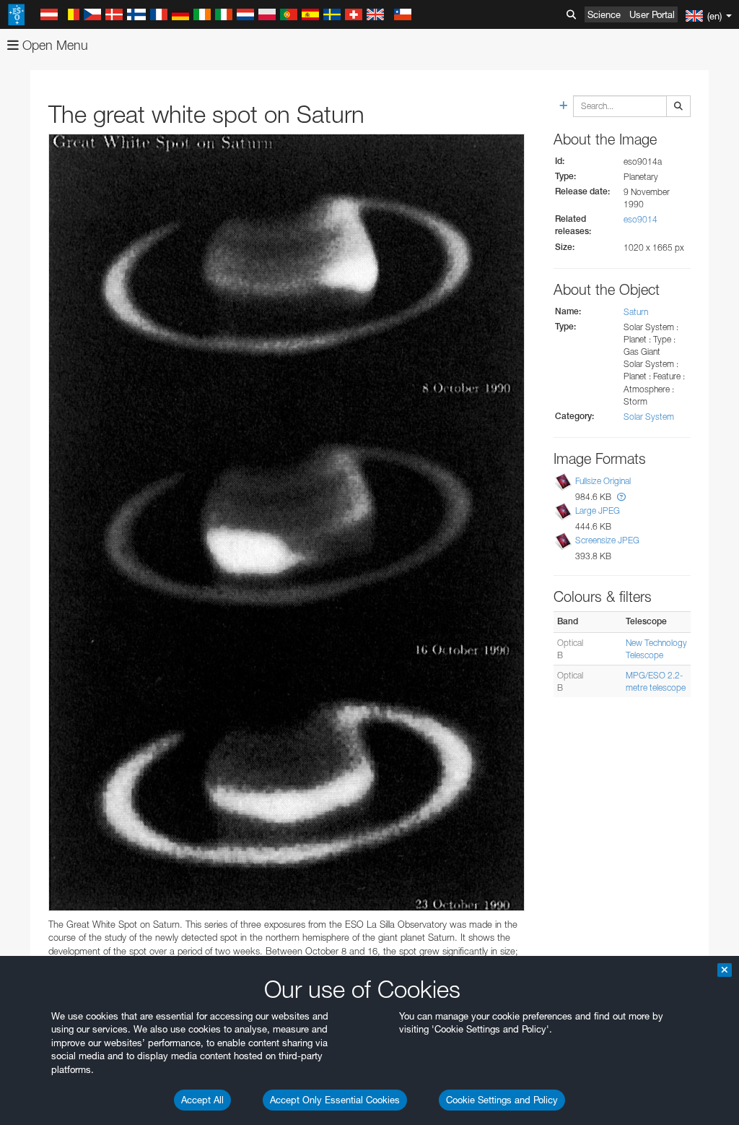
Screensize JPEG (607, 540)
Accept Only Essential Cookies (335, 1099)
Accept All (202, 1099)
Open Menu (53, 45)
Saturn (636, 311)
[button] (621, 496)
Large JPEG (597, 510)
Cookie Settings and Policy (502, 1099)
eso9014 (640, 219)
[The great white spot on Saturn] (286, 522)
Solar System (649, 416)
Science (604, 14)
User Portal (652, 14)
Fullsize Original (603, 480)
